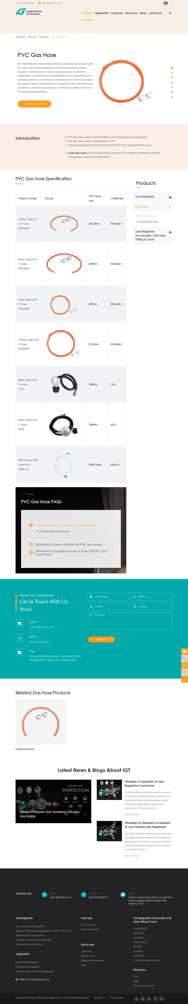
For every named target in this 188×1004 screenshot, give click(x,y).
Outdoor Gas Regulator (28, 966)
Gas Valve (138, 933)
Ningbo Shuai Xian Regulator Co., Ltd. (48, 997)
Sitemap (98, 997)
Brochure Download (143, 985)
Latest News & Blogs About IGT (94, 770)
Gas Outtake (140, 941)
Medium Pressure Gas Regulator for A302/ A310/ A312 (44, 930)
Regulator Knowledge (92, 960)
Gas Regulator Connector (29, 944)
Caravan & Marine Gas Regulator (33, 939)
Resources (131, 12)
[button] (172, 68)
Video (136, 981)
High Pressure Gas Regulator (30, 935)
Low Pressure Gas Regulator (30, 926)
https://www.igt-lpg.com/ (33, 979)
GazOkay (138, 937)
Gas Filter (138, 951)
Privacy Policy (117, 997)
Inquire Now (33, 103)
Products (87, 12)
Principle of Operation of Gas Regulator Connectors (144, 783)
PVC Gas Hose (58, 36)
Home (22, 36)
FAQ (135, 976)
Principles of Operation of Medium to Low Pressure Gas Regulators (147, 824)
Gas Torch (138, 955)
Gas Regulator (145, 196)
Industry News (88, 955)
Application (102, 12)
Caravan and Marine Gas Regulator (35, 971)
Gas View (138, 946)
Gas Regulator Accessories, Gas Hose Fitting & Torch (150, 235)
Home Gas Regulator (27, 962)
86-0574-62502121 (27, 3)
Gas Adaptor (140, 928)
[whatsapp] (184, 665)
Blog (83, 964)
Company (117, 12)
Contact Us (155, 12)
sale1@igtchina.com (51, 3)
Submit (101, 639)
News (143, 12)
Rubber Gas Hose (149, 221)
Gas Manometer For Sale (146, 960)
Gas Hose (44, 36)
